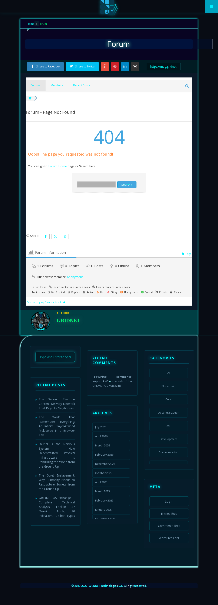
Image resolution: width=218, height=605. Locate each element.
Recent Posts (81, 85)
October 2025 (103, 473)
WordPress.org (169, 538)
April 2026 (101, 436)
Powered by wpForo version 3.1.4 (45, 302)
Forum (42, 24)
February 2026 (104, 454)
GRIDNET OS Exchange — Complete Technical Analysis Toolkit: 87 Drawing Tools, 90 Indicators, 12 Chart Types (57, 507)
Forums (35, 85)
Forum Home (57, 166)
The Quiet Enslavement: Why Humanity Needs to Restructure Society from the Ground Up (57, 482)
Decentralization (168, 412)
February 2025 (104, 500)
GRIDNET (68, 320)
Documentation (168, 452)
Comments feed (169, 526)
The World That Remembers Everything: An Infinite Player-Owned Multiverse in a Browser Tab (57, 426)
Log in (169, 501)
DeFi (168, 426)
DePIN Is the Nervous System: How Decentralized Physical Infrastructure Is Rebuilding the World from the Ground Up (57, 455)
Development (168, 439)
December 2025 (105, 464)
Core (168, 399)
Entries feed (169, 514)
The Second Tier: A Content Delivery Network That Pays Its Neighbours (57, 403)
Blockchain (168, 386)
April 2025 (101, 482)
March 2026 (102, 445)
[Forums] (30, 98)
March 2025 (102, 491)
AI (168, 373)
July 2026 (100, 427)
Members (57, 85)
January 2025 (103, 510)
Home (30, 24)
